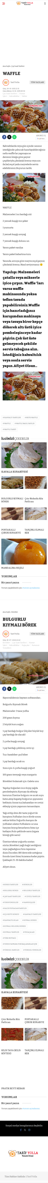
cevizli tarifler (33, 896)
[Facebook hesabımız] (21, 1130)
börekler (27, 885)
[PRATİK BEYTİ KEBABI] (24, 1072)
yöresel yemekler (33, 950)
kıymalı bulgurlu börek (15, 926)
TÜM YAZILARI (37, 82)
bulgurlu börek (11, 891)
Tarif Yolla (14, 82)
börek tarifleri (11, 885)
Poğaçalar (26, 645)
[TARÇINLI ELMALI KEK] (36, 516)
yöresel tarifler (11, 950)
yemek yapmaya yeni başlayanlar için (20, 944)
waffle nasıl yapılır (25, 423)
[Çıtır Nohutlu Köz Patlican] (36, 485)
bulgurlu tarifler (32, 891)
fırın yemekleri (11, 902)
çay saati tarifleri (12, 896)
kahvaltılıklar (11, 920)
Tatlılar (24, 96)
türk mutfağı (10, 938)
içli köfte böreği (11, 914)
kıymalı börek (30, 920)
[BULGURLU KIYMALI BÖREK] (12, 485)
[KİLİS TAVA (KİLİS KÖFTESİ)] (12, 1037)
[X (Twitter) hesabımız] (25, 1130)
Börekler (6, 643)
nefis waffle (32, 418)
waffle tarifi (10, 429)
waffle (7, 423)
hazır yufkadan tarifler (15, 908)
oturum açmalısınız (31, 588)
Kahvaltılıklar (14, 96)
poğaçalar (29, 932)
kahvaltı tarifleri (12, 418)
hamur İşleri (29, 902)
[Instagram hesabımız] (29, 1130)
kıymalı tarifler (11, 932)
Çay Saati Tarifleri (10, 94)
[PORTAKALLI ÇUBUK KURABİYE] (12, 516)
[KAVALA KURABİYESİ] (24, 455)
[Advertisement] (24, 34)
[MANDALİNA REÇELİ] (24, 551)
